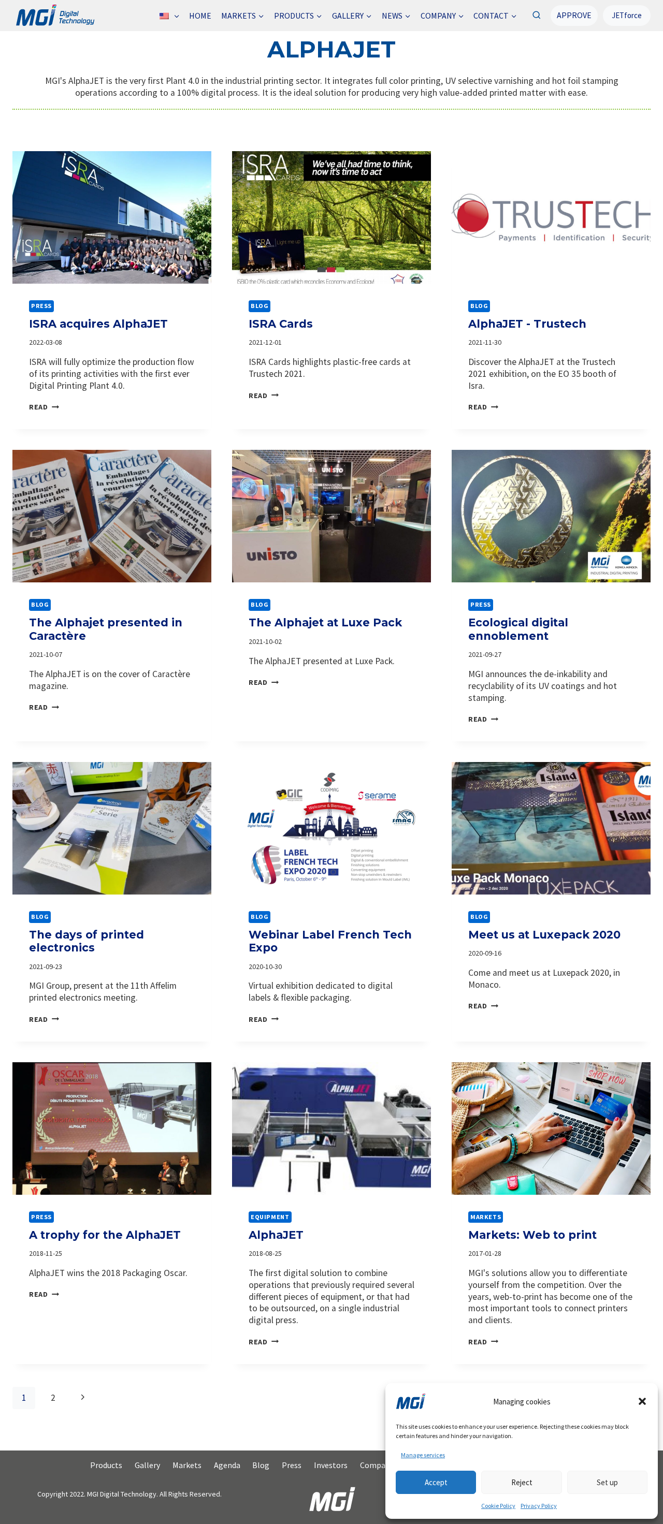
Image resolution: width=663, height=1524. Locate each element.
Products (106, 1465)
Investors (331, 1465)
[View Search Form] (536, 15)
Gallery (147, 1465)
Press (41, 306)
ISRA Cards (281, 323)
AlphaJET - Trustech (527, 323)
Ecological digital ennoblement (518, 629)
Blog (259, 306)
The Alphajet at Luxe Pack (325, 622)
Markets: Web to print (532, 1234)
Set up (607, 1482)
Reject (521, 1482)
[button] (642, 1401)
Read (44, 407)
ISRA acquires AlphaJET (98, 323)
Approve (574, 15)
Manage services (423, 1455)
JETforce (627, 15)
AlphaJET (276, 1234)
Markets (485, 1217)
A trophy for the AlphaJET (105, 1234)
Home (200, 15)
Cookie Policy (498, 1506)
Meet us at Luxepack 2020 (544, 934)
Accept (436, 1482)
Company (377, 1465)
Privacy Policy (539, 1506)
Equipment (270, 1217)
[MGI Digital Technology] (54, 15)
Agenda (227, 1465)
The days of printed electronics (86, 941)
